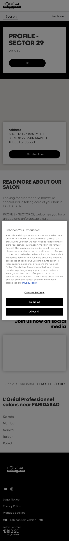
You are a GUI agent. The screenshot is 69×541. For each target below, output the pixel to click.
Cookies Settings (34, 292)
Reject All (34, 302)
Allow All (34, 311)
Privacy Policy (29, 282)
